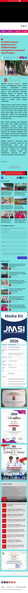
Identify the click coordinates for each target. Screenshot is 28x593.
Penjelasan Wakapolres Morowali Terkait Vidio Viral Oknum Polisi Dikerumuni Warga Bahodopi (15, 515)
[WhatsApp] (26, 178)
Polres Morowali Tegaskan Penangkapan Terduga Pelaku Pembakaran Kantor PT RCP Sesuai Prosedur (15, 540)
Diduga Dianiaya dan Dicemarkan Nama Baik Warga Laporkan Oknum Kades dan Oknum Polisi (16, 530)
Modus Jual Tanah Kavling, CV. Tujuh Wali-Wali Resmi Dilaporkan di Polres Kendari (16, 520)
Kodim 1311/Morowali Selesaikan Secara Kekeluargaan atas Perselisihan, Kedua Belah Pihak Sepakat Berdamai (6, 221)
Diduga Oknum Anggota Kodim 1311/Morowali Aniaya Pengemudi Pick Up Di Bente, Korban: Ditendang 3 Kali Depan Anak (21, 221)
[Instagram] (12, 582)
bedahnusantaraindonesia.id (9, 57)
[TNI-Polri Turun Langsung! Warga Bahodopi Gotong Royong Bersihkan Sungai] (21, 201)
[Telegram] (23, 178)
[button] (21, 26)
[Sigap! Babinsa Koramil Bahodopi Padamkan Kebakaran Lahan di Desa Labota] (7, 187)
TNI (2, 39)
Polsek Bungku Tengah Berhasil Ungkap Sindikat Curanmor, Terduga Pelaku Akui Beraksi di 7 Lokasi (16, 510)
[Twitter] (20, 178)
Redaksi (3, 587)
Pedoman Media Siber (20, 587)
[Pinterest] (7, 582)
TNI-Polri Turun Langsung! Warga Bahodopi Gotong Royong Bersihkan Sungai (19, 207)
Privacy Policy (10, 587)
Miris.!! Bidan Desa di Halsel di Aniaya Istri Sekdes (16, 504)
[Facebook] (18, 178)
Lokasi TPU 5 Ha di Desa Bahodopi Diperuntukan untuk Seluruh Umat (15, 535)
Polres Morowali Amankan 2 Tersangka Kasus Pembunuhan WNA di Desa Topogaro (16, 525)
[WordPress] (10, 582)
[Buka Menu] (24, 26)
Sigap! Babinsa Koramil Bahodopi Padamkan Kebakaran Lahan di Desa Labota (7, 193)
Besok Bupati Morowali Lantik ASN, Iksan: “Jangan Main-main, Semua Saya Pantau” (15, 546)
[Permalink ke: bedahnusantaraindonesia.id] (2, 57)
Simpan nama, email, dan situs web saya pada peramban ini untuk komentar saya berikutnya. (14, 253)
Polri (16, 203)
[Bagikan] (26, 58)
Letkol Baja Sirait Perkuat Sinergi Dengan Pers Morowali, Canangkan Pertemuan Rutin (21, 193)
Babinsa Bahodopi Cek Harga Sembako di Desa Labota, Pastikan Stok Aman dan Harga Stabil (7, 207)
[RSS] (15, 582)
